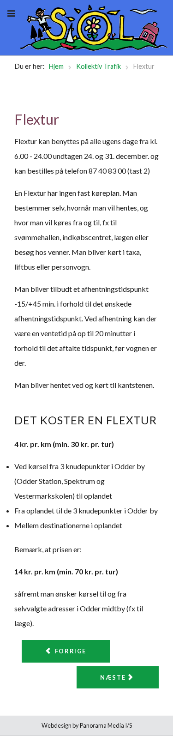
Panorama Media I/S (106, 725)
